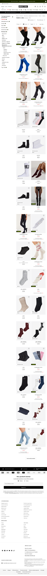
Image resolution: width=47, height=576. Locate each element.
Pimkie (2, 522)
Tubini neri (25, 518)
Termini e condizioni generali (34, 570)
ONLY (25, 526)
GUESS (2, 524)
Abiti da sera (26, 513)
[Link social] (2, 550)
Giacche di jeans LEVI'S (5, 516)
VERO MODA (26, 522)
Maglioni (2, 511)
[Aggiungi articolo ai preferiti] (29, 28)
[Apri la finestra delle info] (45, 1)
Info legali (42, 570)
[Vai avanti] (42, 9)
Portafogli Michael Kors (28, 504)
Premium (21, 15)
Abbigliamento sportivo (28, 509)
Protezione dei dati (23, 570)
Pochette (3, 513)
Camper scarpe (26, 511)
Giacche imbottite (4, 504)
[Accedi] (37, 6)
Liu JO (25, 524)
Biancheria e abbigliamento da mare (31, 15)
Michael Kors (3, 526)
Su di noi (4, 570)
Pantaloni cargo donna (28, 503)
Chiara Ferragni (26, 534)
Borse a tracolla (26, 514)
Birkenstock (26, 536)
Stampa (9, 570)
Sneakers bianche (27, 506)
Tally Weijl (25, 531)
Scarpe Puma (26, 516)
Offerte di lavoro (15, 570)
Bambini (10, 6)
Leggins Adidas (26, 508)
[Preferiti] (42, 6)
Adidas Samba (3, 506)
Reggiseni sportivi (4, 503)
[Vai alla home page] (8, 546)
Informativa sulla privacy (9, 492)
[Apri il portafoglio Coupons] (35, 6)
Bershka (25, 532)
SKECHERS (3, 531)
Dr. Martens (3, 536)
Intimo (40, 15)
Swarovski (3, 532)
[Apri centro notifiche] (40, 6)
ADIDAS (25, 527)
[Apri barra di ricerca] (44, 9)
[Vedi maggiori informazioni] (23, 52)
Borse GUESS (3, 518)
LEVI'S (2, 527)
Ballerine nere (3, 508)
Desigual (2, 537)
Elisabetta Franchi (27, 537)
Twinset (2, 534)
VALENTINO (3, 529)
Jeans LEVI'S (3, 509)
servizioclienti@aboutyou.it (14, 493)
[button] (31, 20)
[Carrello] (45, 6)
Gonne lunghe (3, 514)
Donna (2, 6)
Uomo (6, 6)
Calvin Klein (26, 529)
